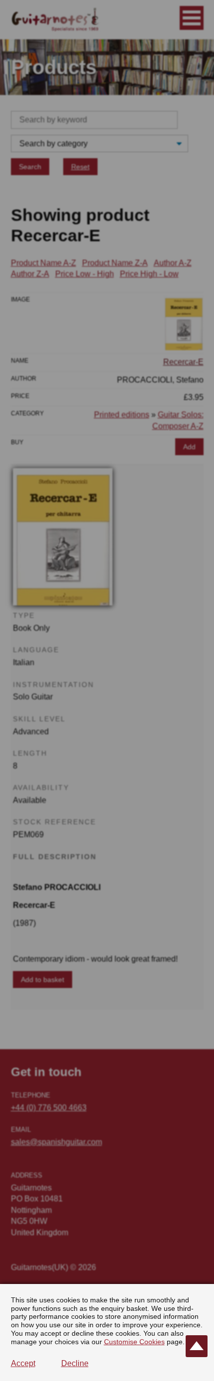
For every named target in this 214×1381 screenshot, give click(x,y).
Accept (23, 1363)
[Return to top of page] (197, 1346)
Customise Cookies (134, 1342)
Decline (75, 1363)
